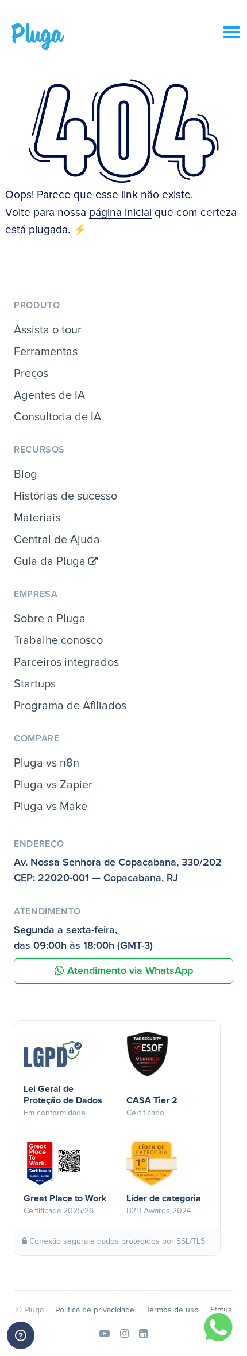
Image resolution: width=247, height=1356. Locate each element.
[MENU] (235, 38)
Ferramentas (46, 351)
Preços (31, 373)
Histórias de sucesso (65, 496)
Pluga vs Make (50, 806)
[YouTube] (104, 1334)
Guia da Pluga (51, 561)
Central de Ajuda (57, 539)
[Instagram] (124, 1334)
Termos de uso (172, 1310)
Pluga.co (38, 37)
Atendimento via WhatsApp (130, 971)
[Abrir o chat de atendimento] (20, 1335)
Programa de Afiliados (70, 706)
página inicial (120, 212)
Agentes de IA (49, 395)
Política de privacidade (94, 1310)
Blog (25, 474)
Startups (35, 684)
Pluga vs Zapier (53, 785)
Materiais (37, 518)
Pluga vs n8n (46, 763)
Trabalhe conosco (58, 640)
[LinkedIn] (143, 1334)
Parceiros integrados (66, 662)
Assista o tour (48, 330)
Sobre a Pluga (50, 618)
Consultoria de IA (57, 417)
